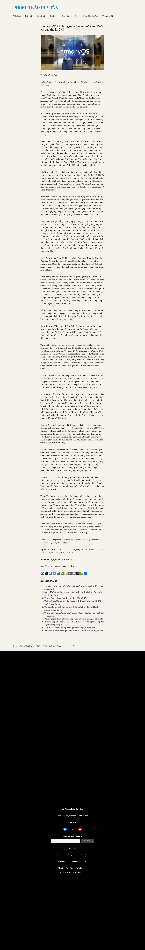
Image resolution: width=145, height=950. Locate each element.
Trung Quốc (56, 646)
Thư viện (65, 16)
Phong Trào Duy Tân (35, 7)
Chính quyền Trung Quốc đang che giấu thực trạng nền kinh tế (73, 618)
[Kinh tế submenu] (57, 16)
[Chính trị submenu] (45, 16)
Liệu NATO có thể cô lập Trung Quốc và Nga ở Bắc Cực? (69, 627)
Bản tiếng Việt (46, 566)
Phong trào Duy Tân (76, 872)
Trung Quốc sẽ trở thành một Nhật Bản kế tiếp (65, 598)
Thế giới (28, 16)
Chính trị (41, 16)
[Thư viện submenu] (70, 16)
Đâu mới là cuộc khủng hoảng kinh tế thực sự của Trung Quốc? (73, 630)
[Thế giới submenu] (32, 16)
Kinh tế (53, 16)
